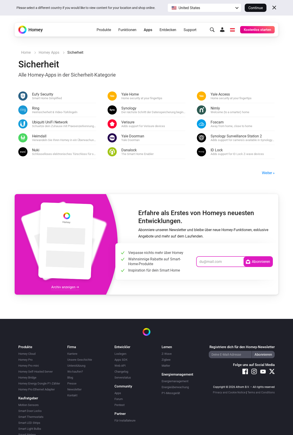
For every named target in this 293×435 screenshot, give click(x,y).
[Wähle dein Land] (232, 30)
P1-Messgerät (171, 393)
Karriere (72, 353)
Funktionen (127, 30)
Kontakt (72, 395)
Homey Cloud (26, 353)
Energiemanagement (175, 381)
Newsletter (74, 389)
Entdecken (168, 30)
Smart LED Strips (29, 422)
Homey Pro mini (28, 365)
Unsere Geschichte (79, 359)
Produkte (104, 30)
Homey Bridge (27, 377)
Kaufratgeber (28, 398)
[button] (204, 8)
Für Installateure (125, 420)
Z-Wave (167, 353)
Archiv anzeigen (63, 287)
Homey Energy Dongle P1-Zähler (39, 383)
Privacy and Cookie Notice (229, 392)
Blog (70, 377)
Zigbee (166, 359)
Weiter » (268, 173)
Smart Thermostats (30, 417)
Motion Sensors (28, 405)
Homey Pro (25, 359)
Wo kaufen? (75, 371)
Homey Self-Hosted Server (35, 371)
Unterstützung (76, 365)
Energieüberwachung (175, 387)
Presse (71, 383)
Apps (148, 30)
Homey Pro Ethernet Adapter (36, 389)
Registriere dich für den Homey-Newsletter (242, 347)
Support (190, 30)
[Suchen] (212, 30)
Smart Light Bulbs (29, 428)
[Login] (222, 30)
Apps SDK (121, 359)
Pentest (119, 405)
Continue (255, 8)
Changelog (121, 371)
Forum (118, 399)
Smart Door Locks (30, 411)
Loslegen (120, 353)
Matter (166, 365)
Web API (120, 365)
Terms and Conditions (261, 392)
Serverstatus (122, 377)
